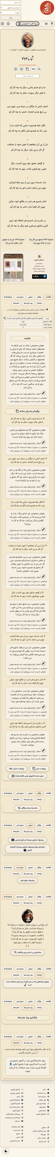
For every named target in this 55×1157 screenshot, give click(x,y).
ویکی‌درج (23, 324)
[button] (52, 24)
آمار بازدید (16, 1130)
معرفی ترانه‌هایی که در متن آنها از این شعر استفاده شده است (27, 983)
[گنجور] (47, 8)
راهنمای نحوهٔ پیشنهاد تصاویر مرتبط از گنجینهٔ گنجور (27, 849)
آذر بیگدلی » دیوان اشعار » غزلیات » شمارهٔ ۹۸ (27, 925)
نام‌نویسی (14, 1061)
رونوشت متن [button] (41, 768)
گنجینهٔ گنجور (15, 1103)
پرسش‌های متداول (39, 1131)
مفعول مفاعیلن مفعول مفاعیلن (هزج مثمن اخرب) (25, 318)
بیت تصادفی (41, 1093)
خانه (44, 1089)
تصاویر (30, 297)
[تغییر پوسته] (6, 1151)
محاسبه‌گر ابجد (14, 1107)
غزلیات (14, 50)
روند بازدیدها (28, 303)
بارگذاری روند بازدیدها (27, 1017)
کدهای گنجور (15, 1089)
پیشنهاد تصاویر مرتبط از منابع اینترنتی (29, 839)
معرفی (43, 1127)
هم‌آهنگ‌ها (8, 297)
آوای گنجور (16, 1110)
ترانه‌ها (39, 303)
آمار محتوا (42, 1141)
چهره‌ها (43, 1134)
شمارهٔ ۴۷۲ (27, 58)
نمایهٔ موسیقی (41, 1103)
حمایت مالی (42, 1138)
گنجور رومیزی (15, 1093)
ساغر (18, 1096)
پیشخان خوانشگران (13, 1114)
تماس (18, 1137)
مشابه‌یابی (42, 1110)
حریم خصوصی (15, 1140)
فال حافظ (42, 1100)
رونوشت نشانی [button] (18, 768)
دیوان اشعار (24, 50)
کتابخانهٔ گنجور (15, 1100)
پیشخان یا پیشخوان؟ (12, 1117)
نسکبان (17, 1121)
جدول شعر (42, 1096)
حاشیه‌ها (16, 303)
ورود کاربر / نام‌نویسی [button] (29, 23)
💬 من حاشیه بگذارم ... (27, 1053)
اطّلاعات (48, 297)
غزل (23, 321)
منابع (18, 1133)
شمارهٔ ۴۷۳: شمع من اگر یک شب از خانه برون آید (41, 241)
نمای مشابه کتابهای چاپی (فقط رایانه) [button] (29, 775)
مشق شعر (20, 297)
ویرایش (16, 401)
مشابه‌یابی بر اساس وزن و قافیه (29, 952)
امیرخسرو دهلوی (38, 50)
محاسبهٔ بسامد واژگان (29, 807)
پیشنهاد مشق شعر (27, 880)
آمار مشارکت (15, 1126)
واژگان (39, 297)
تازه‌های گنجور (41, 1114)
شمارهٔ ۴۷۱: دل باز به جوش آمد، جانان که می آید (13, 241)
